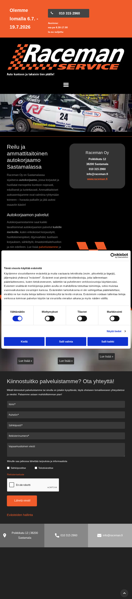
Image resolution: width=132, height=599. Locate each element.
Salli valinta (66, 341)
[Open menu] (66, 84)
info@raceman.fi (113, 535)
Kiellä (24, 341)
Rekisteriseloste (15, 474)
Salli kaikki (107, 341)
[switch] (50, 318)
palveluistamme (48, 246)
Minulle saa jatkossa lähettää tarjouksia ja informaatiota (37, 461)
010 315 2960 (68, 535)
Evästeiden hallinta (20, 515)
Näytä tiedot (114, 331)
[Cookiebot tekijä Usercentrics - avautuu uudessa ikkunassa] (113, 255)
